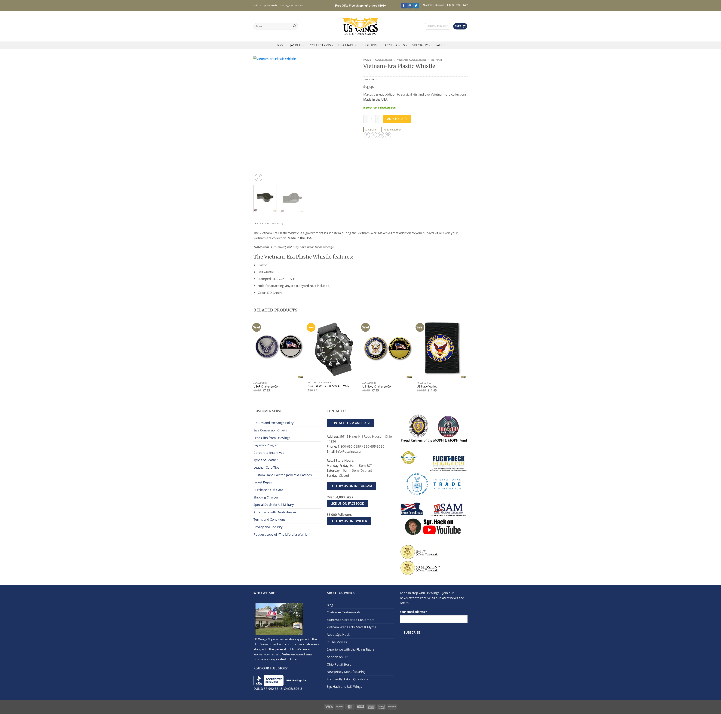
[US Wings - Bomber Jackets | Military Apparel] (360, 26)
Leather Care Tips (266, 467)
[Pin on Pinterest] (388, 135)
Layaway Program (266, 445)
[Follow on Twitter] (416, 5)
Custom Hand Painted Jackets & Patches (282, 475)
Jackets (296, 45)
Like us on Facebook (347, 503)
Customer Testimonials (343, 612)
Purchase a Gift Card (268, 490)
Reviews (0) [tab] (278, 223)
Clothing (369, 45)
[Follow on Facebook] (404, 5)
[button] (437, 26)
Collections (320, 45)
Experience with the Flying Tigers (350, 649)
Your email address (413, 612)
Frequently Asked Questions (347, 679)
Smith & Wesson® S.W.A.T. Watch (329, 386)
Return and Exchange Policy (273, 423)
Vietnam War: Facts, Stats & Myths (351, 627)
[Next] (351, 119)
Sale (439, 45)
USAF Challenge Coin (266, 386)
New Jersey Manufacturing (346, 672)
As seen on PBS (338, 657)
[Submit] (294, 26)
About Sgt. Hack (338, 634)
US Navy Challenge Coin (377, 386)
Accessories (395, 45)
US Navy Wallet (427, 386)
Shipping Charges (266, 497)
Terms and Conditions (269, 519)
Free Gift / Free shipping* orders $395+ (360, 5)
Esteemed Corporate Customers (350, 619)
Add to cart (397, 119)
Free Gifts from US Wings (271, 438)
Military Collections (412, 59)
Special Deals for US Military (273, 504)
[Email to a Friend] (381, 135)
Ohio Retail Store (339, 664)
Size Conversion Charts (270, 430)
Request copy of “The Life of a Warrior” (281, 534)
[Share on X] (374, 135)
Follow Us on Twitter (348, 521)
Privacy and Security (268, 527)
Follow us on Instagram (351, 486)
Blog (330, 605)
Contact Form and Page (350, 423)
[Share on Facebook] (367, 135)
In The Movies (337, 642)
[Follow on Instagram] (410, 5)
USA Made (346, 45)
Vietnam (436, 59)
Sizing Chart (371, 129)
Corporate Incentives (268, 452)
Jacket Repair (263, 482)
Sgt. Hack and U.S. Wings (344, 686)
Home (280, 45)
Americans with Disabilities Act (275, 512)
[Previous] (260, 119)
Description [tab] (261, 223)
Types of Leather (391, 129)
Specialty (420, 45)
